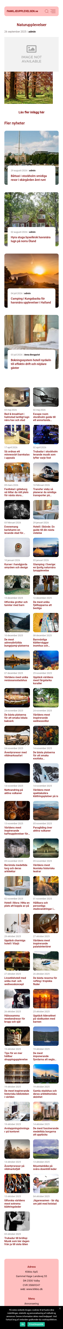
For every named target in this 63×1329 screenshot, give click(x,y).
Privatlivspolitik (36, 1324)
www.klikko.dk (34, 1289)
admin (32, 31)
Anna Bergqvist (32, 354)
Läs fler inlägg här (31, 112)
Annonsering (31, 1303)
